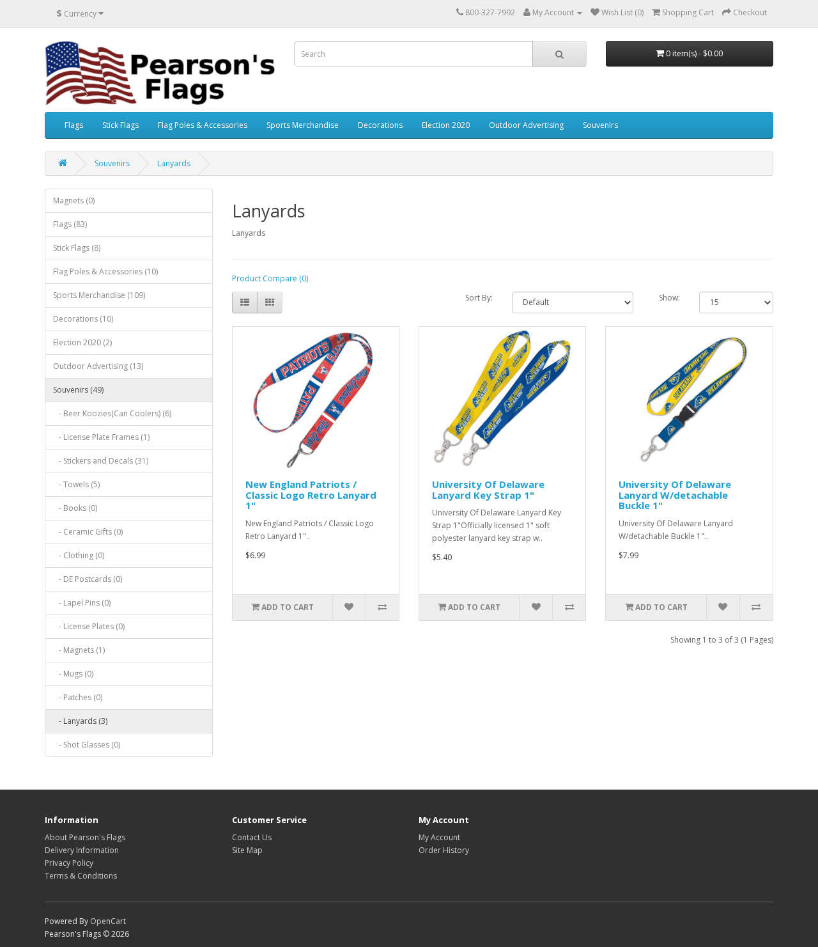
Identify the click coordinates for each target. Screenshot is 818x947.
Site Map (247, 850)
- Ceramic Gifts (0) (88, 531)
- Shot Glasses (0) (86, 744)
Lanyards (173, 163)
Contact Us (252, 837)
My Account (439, 837)
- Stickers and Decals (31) (100, 460)
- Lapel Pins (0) (82, 602)
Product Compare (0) (270, 278)
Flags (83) (70, 224)
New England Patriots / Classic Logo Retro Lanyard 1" (310, 495)
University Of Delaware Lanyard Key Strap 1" (488, 489)
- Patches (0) (77, 697)
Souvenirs (600, 125)
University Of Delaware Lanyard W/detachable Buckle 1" (675, 495)
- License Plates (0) (89, 626)
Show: (669, 297)
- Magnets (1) (79, 650)
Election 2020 (446, 125)
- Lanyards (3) (80, 721)
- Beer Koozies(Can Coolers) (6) (112, 413)
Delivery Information (82, 850)
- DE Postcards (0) (87, 579)
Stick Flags (120, 125)
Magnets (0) (74, 200)
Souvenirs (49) (78, 389)
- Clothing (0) (78, 555)
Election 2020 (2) (82, 342)
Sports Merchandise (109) (99, 295)
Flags (74, 125)
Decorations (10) (83, 318)
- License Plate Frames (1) (101, 437)
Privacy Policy (69, 862)
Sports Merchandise (302, 125)
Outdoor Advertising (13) (98, 366)
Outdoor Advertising (526, 125)
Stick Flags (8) (76, 247)
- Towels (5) (76, 484)
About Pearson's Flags (85, 837)
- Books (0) (75, 508)
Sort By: (479, 297)
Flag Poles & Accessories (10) (105, 271)
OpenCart (108, 921)
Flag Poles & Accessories (202, 125)
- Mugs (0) (73, 673)
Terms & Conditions (81, 875)
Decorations (380, 125)
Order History (444, 850)
